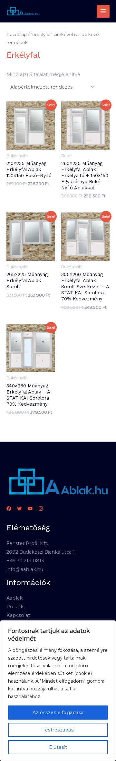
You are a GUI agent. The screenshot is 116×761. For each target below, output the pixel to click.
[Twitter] (19, 508)
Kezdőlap (16, 34)
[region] (58, 690)
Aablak (14, 598)
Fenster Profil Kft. (27, 543)
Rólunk (15, 607)
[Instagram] (40, 508)
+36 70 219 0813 (25, 561)
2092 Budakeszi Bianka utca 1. (41, 552)
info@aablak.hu (24, 569)
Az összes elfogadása (58, 712)
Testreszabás (58, 730)
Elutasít (58, 747)
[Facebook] (8, 508)
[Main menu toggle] (103, 11)
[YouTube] (30, 508)
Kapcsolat (18, 615)
